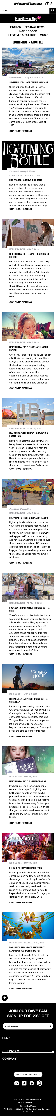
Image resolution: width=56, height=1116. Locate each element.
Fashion (15, 27)
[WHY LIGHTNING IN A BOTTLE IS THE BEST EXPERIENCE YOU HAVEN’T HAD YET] (28, 926)
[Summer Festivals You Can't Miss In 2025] (28, 62)
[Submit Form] (51, 1026)
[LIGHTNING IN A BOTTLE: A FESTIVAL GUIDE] (28, 760)
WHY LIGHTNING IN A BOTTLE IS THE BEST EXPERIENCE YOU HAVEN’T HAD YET (26, 949)
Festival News (34, 27)
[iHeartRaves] (28, 3)
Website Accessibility (35, 1099)
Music (44, 35)
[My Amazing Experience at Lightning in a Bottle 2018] (28, 412)
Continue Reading (20, 131)
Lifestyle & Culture (22, 35)
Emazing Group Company (39, 1109)
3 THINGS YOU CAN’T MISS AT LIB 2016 (25, 868)
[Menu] (4, 4)
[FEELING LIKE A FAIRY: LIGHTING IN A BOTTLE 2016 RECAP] (28, 678)
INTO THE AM (28, 1112)
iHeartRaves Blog (26, 18)
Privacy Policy (18, 1099)
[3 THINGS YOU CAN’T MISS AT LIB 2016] (28, 847)
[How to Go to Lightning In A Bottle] (28, 155)
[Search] (52, 11)
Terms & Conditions (25, 1102)
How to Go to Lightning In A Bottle (25, 180)
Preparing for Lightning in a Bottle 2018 (28, 517)
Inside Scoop (28, 31)
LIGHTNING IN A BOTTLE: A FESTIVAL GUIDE (27, 781)
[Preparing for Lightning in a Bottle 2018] (28, 493)
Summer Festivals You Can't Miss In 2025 (28, 82)
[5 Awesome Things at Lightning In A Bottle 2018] (28, 587)
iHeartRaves (31, 1106)
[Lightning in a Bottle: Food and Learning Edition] (28, 326)
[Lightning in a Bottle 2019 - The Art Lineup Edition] (28, 233)
